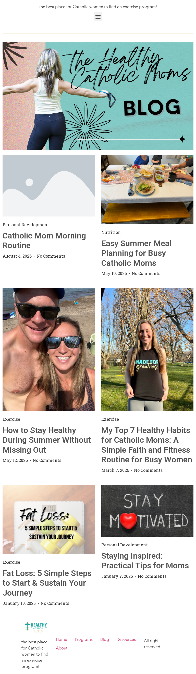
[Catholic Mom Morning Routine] (49, 186)
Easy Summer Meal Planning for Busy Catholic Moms (136, 253)
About (61, 648)
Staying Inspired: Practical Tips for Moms (145, 560)
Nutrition (111, 232)
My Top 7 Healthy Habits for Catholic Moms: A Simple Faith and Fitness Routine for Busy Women (146, 444)
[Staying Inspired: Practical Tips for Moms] (147, 511)
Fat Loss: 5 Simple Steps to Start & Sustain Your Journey (47, 583)
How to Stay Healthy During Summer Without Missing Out (47, 440)
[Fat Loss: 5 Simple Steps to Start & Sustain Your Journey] (49, 519)
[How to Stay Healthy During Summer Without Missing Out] (49, 349)
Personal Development (26, 224)
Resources (126, 640)
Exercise (11, 419)
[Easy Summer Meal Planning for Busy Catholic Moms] (147, 189)
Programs (84, 640)
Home (61, 640)
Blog (104, 640)
